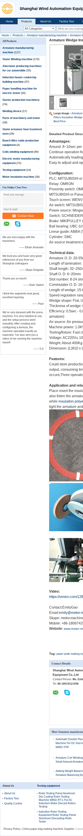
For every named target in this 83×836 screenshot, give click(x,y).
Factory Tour (66, 21)
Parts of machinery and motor (21, 118)
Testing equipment (13, 170)
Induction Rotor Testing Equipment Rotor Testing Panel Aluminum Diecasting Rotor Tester (57, 816)
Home (9, 21)
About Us (45, 21)
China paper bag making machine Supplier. (48, 828)
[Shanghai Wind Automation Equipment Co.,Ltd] (8, 9)
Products (26, 21)
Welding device (11, 111)
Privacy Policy (12, 828)
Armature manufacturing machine (47, 35)
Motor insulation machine (18, 176)
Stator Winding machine (17, 59)
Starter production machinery (21, 99)
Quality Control (13, 803)
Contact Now (25, 216)
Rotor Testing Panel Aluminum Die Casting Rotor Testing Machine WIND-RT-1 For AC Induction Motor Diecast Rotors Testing (57, 800)
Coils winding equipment (17, 151)
